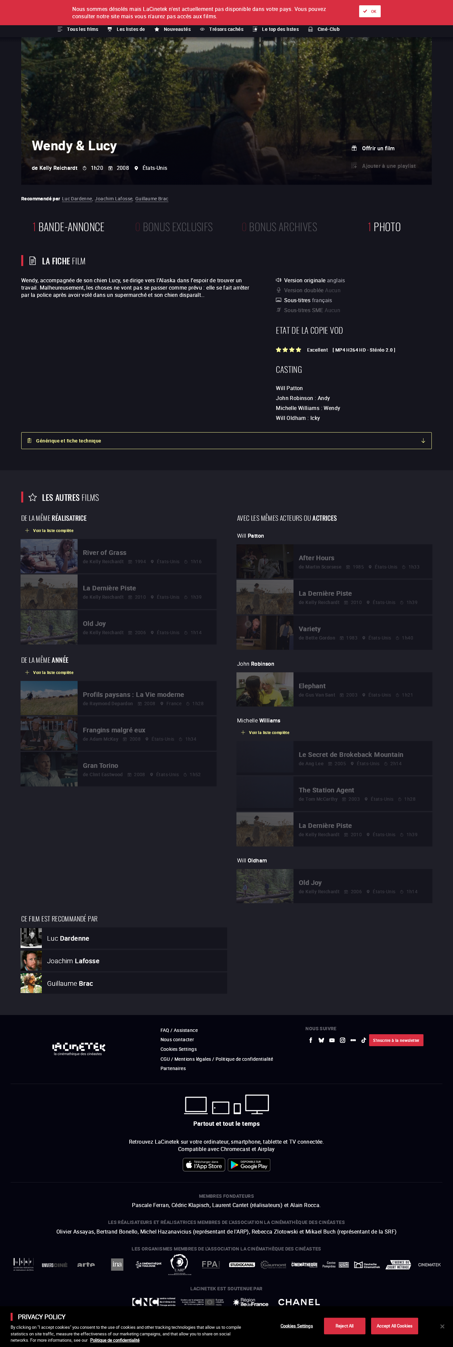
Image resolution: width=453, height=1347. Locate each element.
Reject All (345, 1326)
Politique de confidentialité (115, 1340)
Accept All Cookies (395, 1326)
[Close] (442, 1326)
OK (374, 11)
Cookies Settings (297, 1326)
